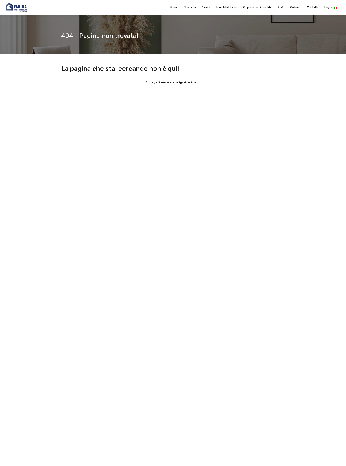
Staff (281, 7)
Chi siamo (190, 7)
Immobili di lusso (226, 7)
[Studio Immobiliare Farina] (14, 7)
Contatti (312, 7)
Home (173, 7)
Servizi (206, 7)
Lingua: (329, 7)
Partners (295, 7)
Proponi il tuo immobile (257, 7)
